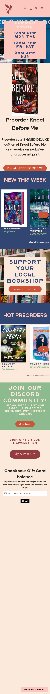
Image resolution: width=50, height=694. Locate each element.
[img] (25, 89)
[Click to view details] (14, 208)
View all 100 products (39, 242)
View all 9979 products (38, 376)
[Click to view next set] (6, 215)
